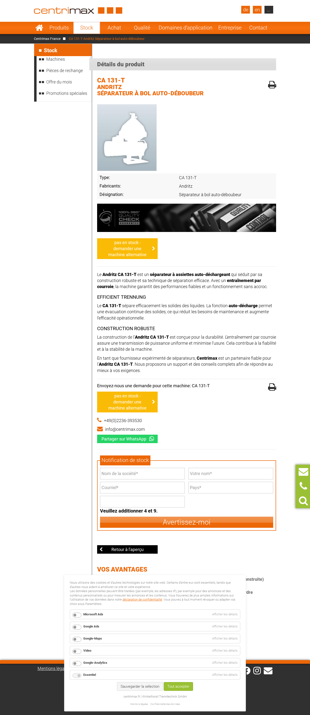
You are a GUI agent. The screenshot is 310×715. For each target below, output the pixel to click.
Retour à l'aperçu (127, 549)
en (257, 10)
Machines (55, 59)
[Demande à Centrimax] (303, 471)
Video (87, 650)
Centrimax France (47, 39)
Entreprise (229, 28)
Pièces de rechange (64, 70)
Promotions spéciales (66, 93)
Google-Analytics (95, 662)
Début (39, 28)
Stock (86, 28)
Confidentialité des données (165, 704)
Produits (59, 28)
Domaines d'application (185, 28)
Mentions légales (54, 668)
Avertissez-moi (186, 522)
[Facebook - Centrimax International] (246, 671)
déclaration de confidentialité (142, 599)
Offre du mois (59, 81)
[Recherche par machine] (303, 500)
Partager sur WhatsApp (123, 438)
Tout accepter (178, 686)
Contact (258, 28)
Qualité (142, 28)
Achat (114, 28)
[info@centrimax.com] (268, 670)
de (245, 10)
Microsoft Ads (93, 614)
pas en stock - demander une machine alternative (127, 248)
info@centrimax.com (125, 429)
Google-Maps (92, 638)
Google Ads (91, 626)
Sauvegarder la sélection (140, 686)
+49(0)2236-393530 (123, 420)
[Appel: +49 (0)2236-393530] (303, 486)
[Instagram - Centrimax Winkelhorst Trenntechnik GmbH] (257, 670)
